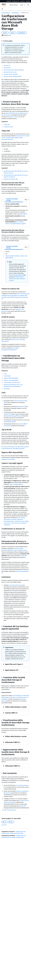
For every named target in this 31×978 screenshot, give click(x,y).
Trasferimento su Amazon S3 (12, 382)
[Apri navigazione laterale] (2, 9)
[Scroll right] (24, 5)
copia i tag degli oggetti (16, 484)
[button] (7, 41)
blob (6, 699)
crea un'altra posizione (22, 785)
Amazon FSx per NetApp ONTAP (12, 76)
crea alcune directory (15, 585)
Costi (5, 373)
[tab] (13, 199)
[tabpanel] (15, 214)
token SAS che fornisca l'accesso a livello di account (17, 278)
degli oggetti (23, 214)
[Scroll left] (8, 5)
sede (5, 81)
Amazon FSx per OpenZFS (11, 74)
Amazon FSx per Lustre (10, 72)
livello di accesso (13, 116)
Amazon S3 (7, 65)
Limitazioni (7, 388)
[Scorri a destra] (28, 199)
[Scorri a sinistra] (3, 199)
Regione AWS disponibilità (11, 378)
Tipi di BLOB (7, 376)
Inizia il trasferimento (10, 810)
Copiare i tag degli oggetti (11, 380)
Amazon (19, 416)
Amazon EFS (7, 67)
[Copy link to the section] (2, 101)
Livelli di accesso (8, 126)
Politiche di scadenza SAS (11, 179)
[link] (25, 12)
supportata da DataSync (8, 459)
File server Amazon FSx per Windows (14, 70)
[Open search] (28, 4)
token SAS (24, 555)
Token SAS (7, 124)
